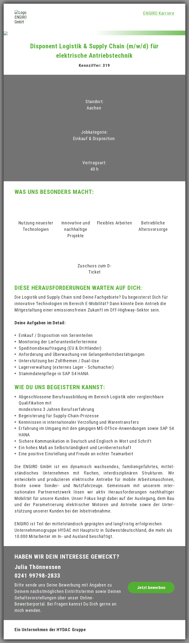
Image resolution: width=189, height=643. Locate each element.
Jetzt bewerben (151, 587)
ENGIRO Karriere (158, 13)
